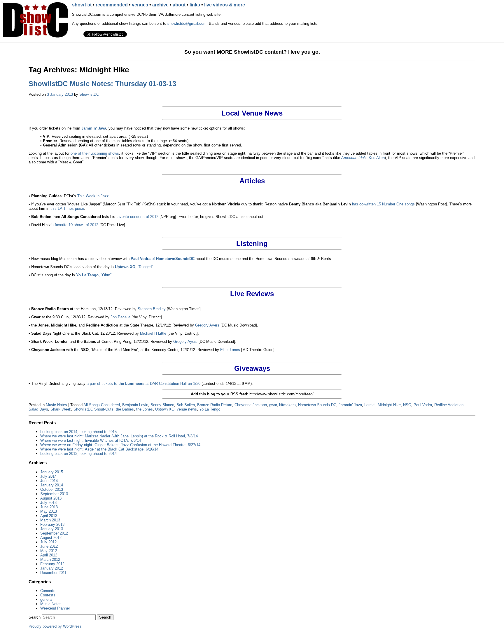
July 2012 (48, 542)
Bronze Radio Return (214, 405)
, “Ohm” (93, 275)
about (179, 4)
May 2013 (48, 511)
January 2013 (51, 529)
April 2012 (48, 555)
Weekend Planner (55, 608)
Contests (47, 595)
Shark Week (60, 409)
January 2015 (51, 472)
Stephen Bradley (152, 309)
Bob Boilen (185, 405)
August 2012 (51, 537)
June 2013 (49, 507)
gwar (273, 405)
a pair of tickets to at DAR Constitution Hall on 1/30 (143, 383)
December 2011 (53, 572)
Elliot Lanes (230, 350)
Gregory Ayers (207, 325)
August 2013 (51, 498)
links (195, 4)
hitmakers (287, 405)
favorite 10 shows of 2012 (76, 225)
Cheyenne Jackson (251, 405)
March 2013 (50, 520)
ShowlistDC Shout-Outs (93, 409)
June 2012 (49, 546)
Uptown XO (164, 409)
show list (82, 4)
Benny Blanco (162, 405)
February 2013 (52, 524)
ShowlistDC (89, 94)
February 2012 (52, 564)
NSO (407, 405)
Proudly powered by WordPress (55, 626)
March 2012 (50, 559)
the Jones (144, 409)
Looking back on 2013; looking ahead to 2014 (78, 453)
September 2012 (54, 533)
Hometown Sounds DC (317, 405)
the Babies (125, 409)
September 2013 (54, 494)
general (46, 599)
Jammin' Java (350, 405)
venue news (187, 409)
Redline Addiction (448, 405)
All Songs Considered (101, 405)
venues (140, 4)
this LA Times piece (67, 208)
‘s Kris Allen (363, 158)
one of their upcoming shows (95, 153)
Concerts (47, 591)
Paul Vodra (423, 405)
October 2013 (51, 489)
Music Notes (56, 405)
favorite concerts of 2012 (137, 216)
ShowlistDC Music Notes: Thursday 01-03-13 (102, 84)
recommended (112, 4)
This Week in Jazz (93, 196)
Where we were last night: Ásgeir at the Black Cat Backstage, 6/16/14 (99, 449)
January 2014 (51, 485)
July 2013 (48, 502)
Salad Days (38, 409)
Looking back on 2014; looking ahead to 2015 (78, 432)
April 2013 (48, 516)
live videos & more (224, 4)
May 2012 (48, 551)
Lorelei (369, 405)
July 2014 (48, 476)
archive (160, 4)
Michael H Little (153, 333)
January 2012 (51, 568)
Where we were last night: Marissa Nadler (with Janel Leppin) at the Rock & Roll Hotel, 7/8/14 (119, 436)
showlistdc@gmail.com (186, 23)
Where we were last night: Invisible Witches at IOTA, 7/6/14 (90, 440)
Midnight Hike (389, 405)
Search (35, 617)
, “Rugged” (134, 267)
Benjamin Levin (135, 405)
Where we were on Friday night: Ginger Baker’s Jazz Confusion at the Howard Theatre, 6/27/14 (120, 445)
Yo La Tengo (209, 409)
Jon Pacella (120, 317)
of (163, 258)
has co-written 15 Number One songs (383, 204)
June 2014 (49, 481)
